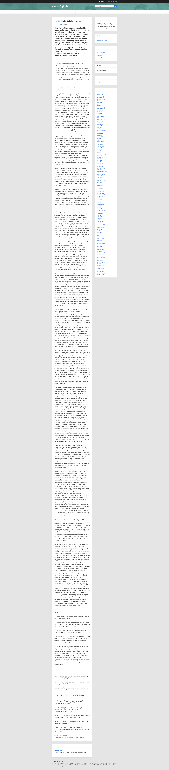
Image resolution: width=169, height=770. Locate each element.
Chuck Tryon (100, 121)
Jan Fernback (100, 149)
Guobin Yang (100, 143)
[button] (115, 6)
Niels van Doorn (100, 218)
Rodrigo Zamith (100, 235)
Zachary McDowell (101, 273)
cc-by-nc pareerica (93, 764)
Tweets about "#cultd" (102, 40)
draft (79, 737)
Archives (99, 70)
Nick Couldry (100, 216)
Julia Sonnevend (101, 174)
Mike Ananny (100, 212)
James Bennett (100, 151)
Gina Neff (99, 138)
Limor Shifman (100, 191)
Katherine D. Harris (101, 180)
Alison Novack (100, 100)
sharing (83, 737)
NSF (72, 763)
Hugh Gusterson (100, 146)
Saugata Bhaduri (101, 243)
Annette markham (101, 99)
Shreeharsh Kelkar (101, 249)
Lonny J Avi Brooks (101, 194)
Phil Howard (100, 226)
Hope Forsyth (100, 144)
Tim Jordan (99, 263)
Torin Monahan (100, 268)
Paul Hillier (99, 223)
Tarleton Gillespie (101, 52)
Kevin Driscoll (100, 184)
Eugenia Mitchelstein (102, 130)
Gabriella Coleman (101, 136)
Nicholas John (58, 24)
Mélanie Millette (101, 210)
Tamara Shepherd (101, 256)
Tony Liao (99, 267)
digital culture (64, 737)
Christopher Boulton (101, 119)
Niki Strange (100, 221)
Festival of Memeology (98, 12)
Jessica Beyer (100, 162)
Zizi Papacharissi (100, 274)
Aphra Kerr (99, 102)
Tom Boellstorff (100, 265)
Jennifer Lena (100, 157)
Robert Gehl (99, 234)
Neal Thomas (100, 213)
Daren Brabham (100, 126)
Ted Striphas (100, 259)
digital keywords (73, 737)
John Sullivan (100, 166)
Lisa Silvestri (100, 196)
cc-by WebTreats (102, 764)
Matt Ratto (99, 205)
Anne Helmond (100, 97)
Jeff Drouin (99, 155)
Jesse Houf (99, 160)
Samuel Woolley (100, 238)
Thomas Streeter (101, 262)
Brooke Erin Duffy (101, 108)
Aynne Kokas (100, 104)
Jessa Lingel (99, 158)
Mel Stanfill (99, 209)
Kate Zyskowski (100, 179)
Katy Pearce (99, 182)
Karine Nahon (100, 177)
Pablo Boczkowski (101, 224)
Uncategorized (63, 735)
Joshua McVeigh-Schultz (103, 171)
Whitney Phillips (100, 271)
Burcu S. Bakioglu (101, 110)
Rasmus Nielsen (100, 227)
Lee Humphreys (100, 188)
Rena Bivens (99, 231)
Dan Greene (99, 122)
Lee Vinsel (99, 190)
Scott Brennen (100, 245)
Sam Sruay (73, 764)
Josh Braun (99, 55)
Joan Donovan (100, 163)
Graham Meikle (100, 141)
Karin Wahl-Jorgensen (102, 176)
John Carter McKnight (102, 154)
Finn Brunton (100, 133)
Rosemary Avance (101, 237)
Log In (98, 82)
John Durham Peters (101, 165)
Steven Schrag (100, 254)
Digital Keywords (82, 12)
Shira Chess (99, 248)
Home (55, 12)
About (62, 12)
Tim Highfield (100, 260)
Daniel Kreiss (100, 124)
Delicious (59, 766)
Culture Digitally (60, 6)
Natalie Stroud (100, 220)
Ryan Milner (99, 232)
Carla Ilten (99, 113)
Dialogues (71, 12)
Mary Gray (99, 202)
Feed (116, 1)
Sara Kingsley (100, 240)
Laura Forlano (100, 187)
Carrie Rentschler (101, 115)
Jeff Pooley (99, 173)
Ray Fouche (99, 229)
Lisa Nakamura (100, 193)
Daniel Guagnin (100, 129)
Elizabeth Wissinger (101, 107)
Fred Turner (99, 135)
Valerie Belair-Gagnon (102, 270)
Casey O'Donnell (100, 116)
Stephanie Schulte (101, 252)
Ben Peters (99, 105)
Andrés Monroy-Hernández (103, 96)
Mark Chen (99, 199)
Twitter (102, 1)
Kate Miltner (100, 185)
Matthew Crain (100, 204)
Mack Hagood (100, 198)
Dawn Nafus (99, 127)
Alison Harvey (100, 94)
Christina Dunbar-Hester (102, 118)
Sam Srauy (99, 57)
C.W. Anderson (100, 111)
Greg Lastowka (100, 140)
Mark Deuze (99, 201)
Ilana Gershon (100, 147)
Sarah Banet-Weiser (101, 241)
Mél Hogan (99, 207)
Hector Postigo (100, 54)
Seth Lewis (99, 246)
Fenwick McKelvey (101, 132)
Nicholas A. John (65, 88)
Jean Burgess (100, 152)
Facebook (109, 1)
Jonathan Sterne (101, 168)
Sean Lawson (100, 251)
